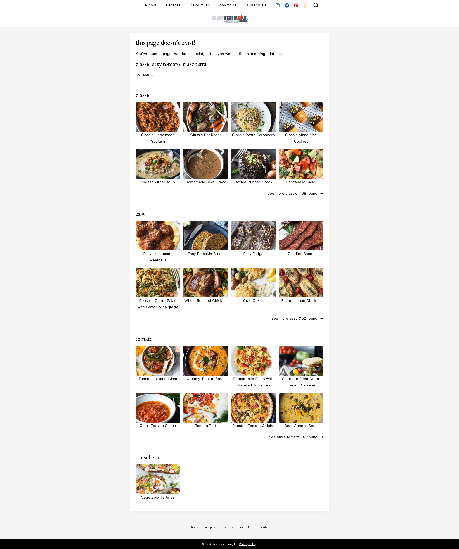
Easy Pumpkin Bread (206, 254)
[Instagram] (277, 5)
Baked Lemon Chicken (301, 301)
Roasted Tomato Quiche (253, 426)
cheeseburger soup (158, 182)
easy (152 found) (304, 318)
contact (228, 5)
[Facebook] (287, 5)
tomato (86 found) (303, 437)
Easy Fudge (253, 254)
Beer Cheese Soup (301, 426)
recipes (173, 5)
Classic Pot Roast (205, 135)
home (150, 5)
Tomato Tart (205, 426)
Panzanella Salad (301, 182)
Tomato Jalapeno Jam (158, 379)
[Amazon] (305, 5)
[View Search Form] (316, 5)
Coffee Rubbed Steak (253, 182)
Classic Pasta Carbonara (253, 135)
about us (199, 5)
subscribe (257, 5)
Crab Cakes (253, 301)
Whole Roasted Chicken (205, 301)
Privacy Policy (247, 544)
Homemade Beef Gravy (205, 182)
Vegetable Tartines (157, 497)
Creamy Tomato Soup (205, 379)
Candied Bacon (301, 254)
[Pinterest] (296, 5)
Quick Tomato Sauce (158, 426)
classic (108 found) (302, 193)
